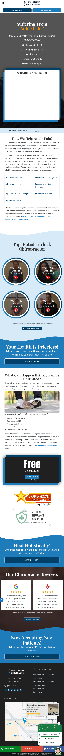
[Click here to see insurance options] (32, 516)
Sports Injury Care (15, 184)
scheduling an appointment (47, 445)
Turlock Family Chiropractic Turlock (41, 130)
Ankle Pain (37, 131)
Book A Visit (31, 361)
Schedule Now (46, 10)
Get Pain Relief (31, 560)
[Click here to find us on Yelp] (21, 690)
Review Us (9, 749)
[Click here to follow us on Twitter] (11, 690)
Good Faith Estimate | (22, 754)
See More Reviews (32, 619)
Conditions (55, 130)
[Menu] (3, 3)
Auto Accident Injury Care (47, 177)
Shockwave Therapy (45, 194)
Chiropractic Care (15, 177)
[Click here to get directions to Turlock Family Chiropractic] (32, 721)
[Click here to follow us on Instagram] (9, 690)
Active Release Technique (18, 194)
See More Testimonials (32, 328)
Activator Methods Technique (43, 185)
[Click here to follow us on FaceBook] (5, 690)
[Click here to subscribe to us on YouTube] (15, 690)
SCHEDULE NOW (32, 477)
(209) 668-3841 (17, 10)
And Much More (14, 200)
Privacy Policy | (31, 754)
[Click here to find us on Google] (17, 690)
